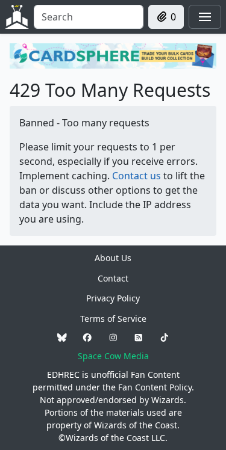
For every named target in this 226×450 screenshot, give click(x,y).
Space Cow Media (113, 356)
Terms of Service (113, 318)
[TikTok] (164, 337)
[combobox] (88, 17)
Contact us (136, 175)
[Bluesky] (62, 337)
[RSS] (138, 337)
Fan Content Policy (155, 387)
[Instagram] (113, 337)
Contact (113, 278)
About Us (113, 258)
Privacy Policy (113, 298)
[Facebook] (87, 337)
